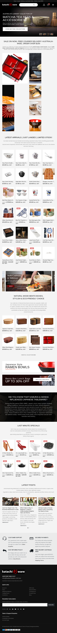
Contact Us (5, 595)
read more (5, 522)
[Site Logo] (9, 4)
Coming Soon (32, 591)
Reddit (24, 609)
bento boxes (36, 47)
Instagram (18, 609)
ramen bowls (43, 47)
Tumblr (21, 609)
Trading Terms (5, 593)
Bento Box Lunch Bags (42, 379)
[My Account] (44, 5)
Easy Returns (16, 559)
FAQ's (3, 589)
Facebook (7, 609)
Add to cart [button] (11, 160)
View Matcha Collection (15, 29)
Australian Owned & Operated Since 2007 (12, 581)
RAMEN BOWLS (17, 367)
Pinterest (13, 609)
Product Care (32, 593)
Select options (52, 237)
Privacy (28, 626)
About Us (4, 588)
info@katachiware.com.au (11, 578)
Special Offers (32, 589)
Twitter (10, 609)
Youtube (15, 609)
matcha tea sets (10, 48)
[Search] (34, 4)
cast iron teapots (19, 48)
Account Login (5, 620)
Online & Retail (5, 616)
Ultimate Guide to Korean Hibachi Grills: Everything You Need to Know (45, 509)
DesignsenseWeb (34, 626)
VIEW (5, 160)
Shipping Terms (39, 560)
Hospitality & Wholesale (8, 618)
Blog (30, 595)
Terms (23, 626)
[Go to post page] (10, 501)
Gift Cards (31, 588)
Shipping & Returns (6, 591)
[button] (53, 5)
